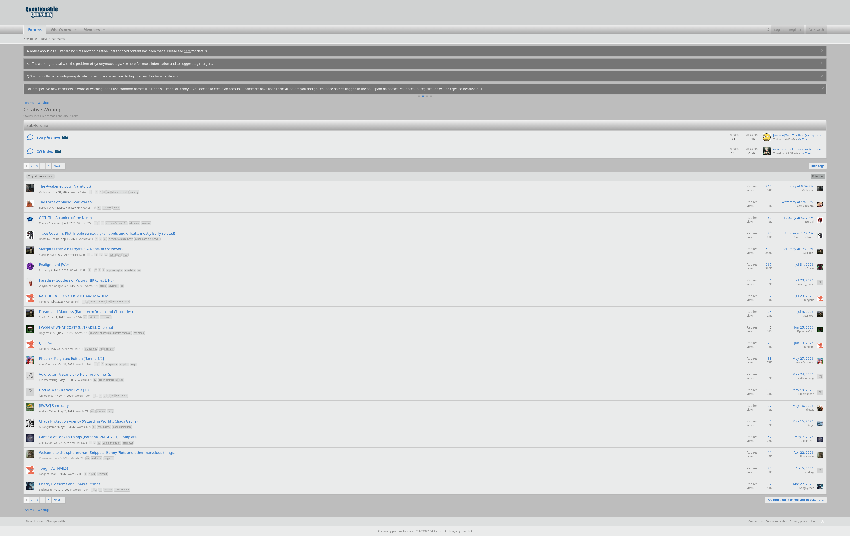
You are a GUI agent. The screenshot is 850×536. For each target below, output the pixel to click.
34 (770, 233)
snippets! (108, 458)
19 (101, 254)
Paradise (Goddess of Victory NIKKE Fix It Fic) (76, 280)
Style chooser (34, 521)
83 (770, 358)
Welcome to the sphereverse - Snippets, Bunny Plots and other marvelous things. (107, 452)
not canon (139, 333)
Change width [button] (55, 521)
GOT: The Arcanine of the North (65, 217)
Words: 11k (89, 207)
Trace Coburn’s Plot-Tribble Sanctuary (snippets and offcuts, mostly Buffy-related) (107, 233)
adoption (124, 364)
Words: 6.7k (84, 427)
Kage (811, 425)
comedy (134, 192)
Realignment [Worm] (56, 264)
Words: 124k (80, 490)
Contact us (755, 521)
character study (120, 192)
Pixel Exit (467, 531)
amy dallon (130, 270)
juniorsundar (47, 396)
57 (770, 436)
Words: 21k (74, 474)
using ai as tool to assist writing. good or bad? (803, 149)
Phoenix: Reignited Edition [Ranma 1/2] (71, 358)
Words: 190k (82, 396)
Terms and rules (776, 521)
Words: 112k (77, 270)
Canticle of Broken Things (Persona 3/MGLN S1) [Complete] (88, 436)
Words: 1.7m (77, 254)
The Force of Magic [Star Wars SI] (66, 202)
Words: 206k (74, 317)
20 (106, 254)
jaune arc (100, 411)
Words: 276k (78, 192)
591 (769, 248)
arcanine (146, 223)
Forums (35, 29)
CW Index (45, 151)
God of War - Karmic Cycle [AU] (64, 390)
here (187, 51)
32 (770, 296)
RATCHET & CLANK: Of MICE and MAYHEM (73, 296)
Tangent (44, 302)
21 (770, 342)
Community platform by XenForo (413, 531)
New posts (30, 39)
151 (769, 390)
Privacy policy (799, 521)
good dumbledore (122, 427)
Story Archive (48, 137)
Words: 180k (83, 364)
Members (91, 29)
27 (770, 405)
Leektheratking (48, 380)
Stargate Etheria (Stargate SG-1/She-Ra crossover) (81, 248)
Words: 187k (79, 442)
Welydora (45, 192)
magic (117, 207)
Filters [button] (816, 176)
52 (770, 484)
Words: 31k (76, 348)
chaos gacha (104, 427)
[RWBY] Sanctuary (54, 405)
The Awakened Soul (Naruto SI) (65, 186)
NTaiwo (809, 268)
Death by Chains (49, 239)
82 (770, 217)
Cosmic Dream (804, 206)
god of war (121, 395)
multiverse (96, 458)
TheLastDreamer (49, 223)
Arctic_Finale (806, 284)
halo (121, 379)
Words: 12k (91, 286)
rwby (110, 411)
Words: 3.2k (85, 380)
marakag (808, 472)
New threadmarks (53, 39)
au (108, 192)
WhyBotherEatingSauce (53, 286)
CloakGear (45, 442)
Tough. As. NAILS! (53, 468)
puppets (108, 489)
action (103, 285)
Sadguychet (46, 490)
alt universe (39, 176)
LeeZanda (806, 153)
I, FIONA (45, 342)
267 (769, 264)
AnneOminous (47, 364)
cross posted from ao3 (119, 333)
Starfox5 (44, 254)
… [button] (42, 166)
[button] (75, 29)
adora (113, 254)
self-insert (109, 348)
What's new (61, 29)
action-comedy (97, 301)
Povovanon (45, 458)
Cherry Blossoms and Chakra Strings (69, 484)
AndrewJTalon (47, 411)
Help (814, 521)
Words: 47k (84, 223)
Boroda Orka (47, 207)
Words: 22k (78, 458)
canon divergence (108, 379)
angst (134, 364)
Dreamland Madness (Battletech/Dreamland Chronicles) (86, 311)
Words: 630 (82, 333)
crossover (106, 317)
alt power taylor (114, 270)
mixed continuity (120, 301)
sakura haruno (122, 489)
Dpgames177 (47, 333)
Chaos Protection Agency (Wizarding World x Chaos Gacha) (88, 421)
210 (769, 186)
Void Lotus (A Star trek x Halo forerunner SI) (75, 374)
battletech (93, 317)
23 (770, 311)
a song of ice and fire (116, 223)
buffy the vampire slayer (121, 239)
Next (57, 166)
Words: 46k (86, 239)
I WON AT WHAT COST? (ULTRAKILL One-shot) (76, 327)
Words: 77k (83, 411)
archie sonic (91, 348)
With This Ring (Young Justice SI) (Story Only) (808, 135)
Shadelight (45, 270)
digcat (810, 409)
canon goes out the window (148, 239)
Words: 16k (72, 302)
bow (125, 254)
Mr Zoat (803, 139)
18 (96, 254)
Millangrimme (47, 427)
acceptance (111, 364)
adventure (134, 223)
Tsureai (809, 221)
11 (770, 452)
